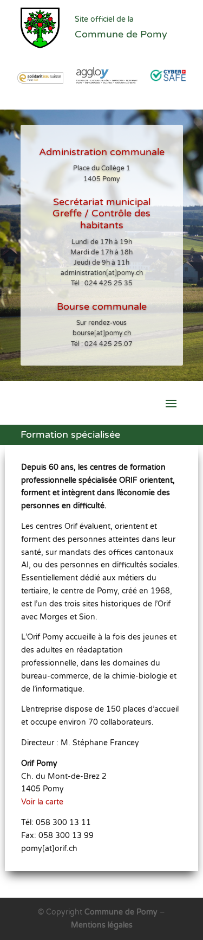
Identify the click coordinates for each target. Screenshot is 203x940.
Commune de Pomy (122, 912)
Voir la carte (42, 802)
